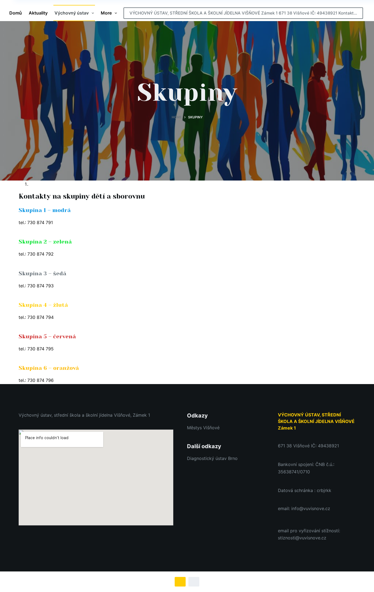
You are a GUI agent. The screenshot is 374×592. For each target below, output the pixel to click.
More (106, 13)
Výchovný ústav (71, 13)
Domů (15, 13)
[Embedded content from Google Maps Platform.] (96, 477)
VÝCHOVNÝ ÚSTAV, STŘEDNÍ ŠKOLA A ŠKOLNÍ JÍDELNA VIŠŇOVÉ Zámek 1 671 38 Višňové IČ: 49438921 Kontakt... (243, 13)
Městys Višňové (203, 427)
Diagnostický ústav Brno (212, 458)
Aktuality (38, 13)
